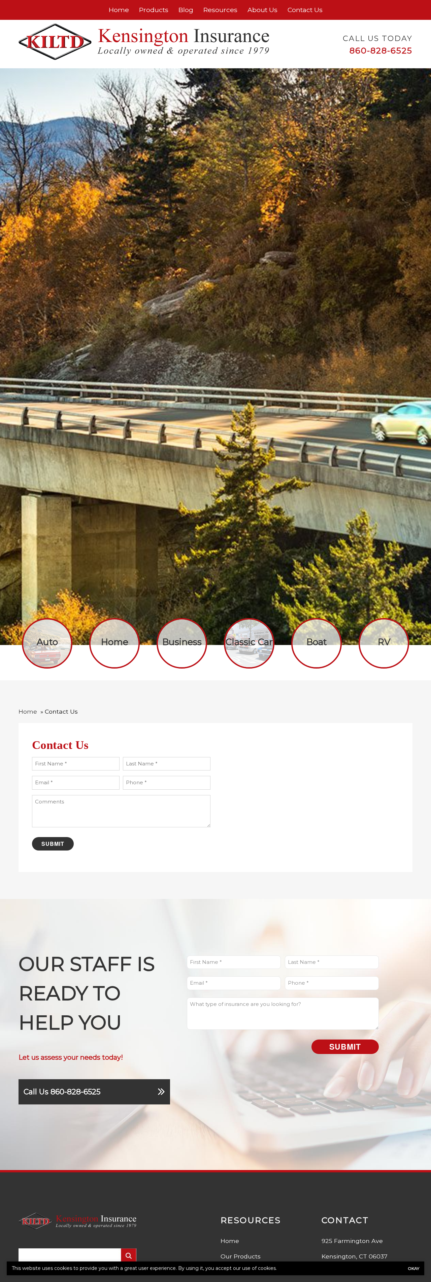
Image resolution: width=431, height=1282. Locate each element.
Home (119, 10)
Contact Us (305, 10)
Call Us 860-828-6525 (62, 1091)
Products (153, 10)
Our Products (241, 1256)
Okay (413, 1268)
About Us (262, 10)
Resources (220, 10)
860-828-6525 (381, 50)
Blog (185, 10)
